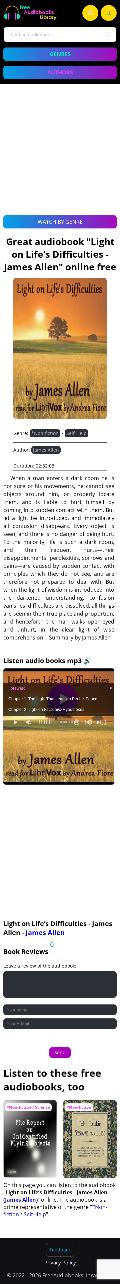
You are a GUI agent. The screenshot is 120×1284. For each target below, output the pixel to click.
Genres (60, 54)
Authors (60, 72)
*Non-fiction (45, 433)
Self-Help (76, 433)
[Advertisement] (60, 157)
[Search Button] (109, 35)
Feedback (60, 1249)
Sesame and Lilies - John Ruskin (88, 1109)
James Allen (46, 450)
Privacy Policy (60, 1262)
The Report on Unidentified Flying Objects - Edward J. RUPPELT (28, 1116)
